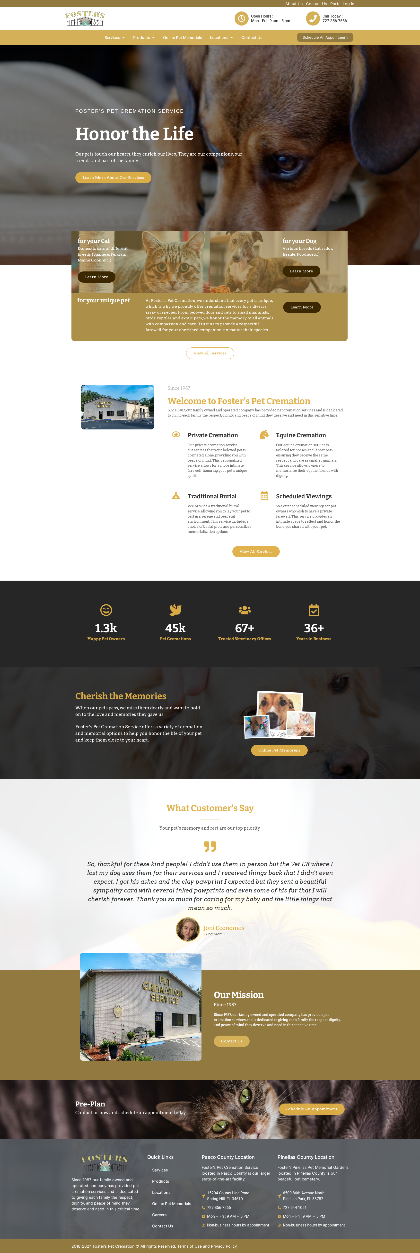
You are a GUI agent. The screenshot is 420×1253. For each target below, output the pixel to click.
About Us (294, 3)
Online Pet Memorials (171, 1203)
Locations (161, 1192)
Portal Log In (342, 3)
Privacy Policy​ (224, 1246)
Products (160, 1181)
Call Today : (333, 16)
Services (160, 1170)
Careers (159, 1214)
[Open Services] (123, 37)
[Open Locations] (232, 37)
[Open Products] (153, 37)
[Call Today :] (313, 18)
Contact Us (316, 3)
